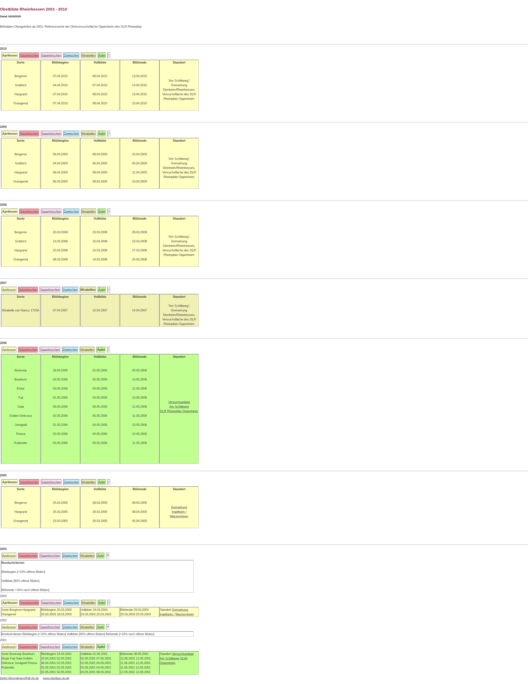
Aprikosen (9, 289)
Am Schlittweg (169, 658)
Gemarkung (180, 609)
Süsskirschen (29, 55)
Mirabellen (88, 55)
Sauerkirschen (51, 55)
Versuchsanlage (183, 654)
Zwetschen (71, 55)
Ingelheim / (167, 614)
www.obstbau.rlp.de (56, 678)
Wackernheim (184, 614)
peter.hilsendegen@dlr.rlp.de (20, 678)
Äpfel (101, 55)
